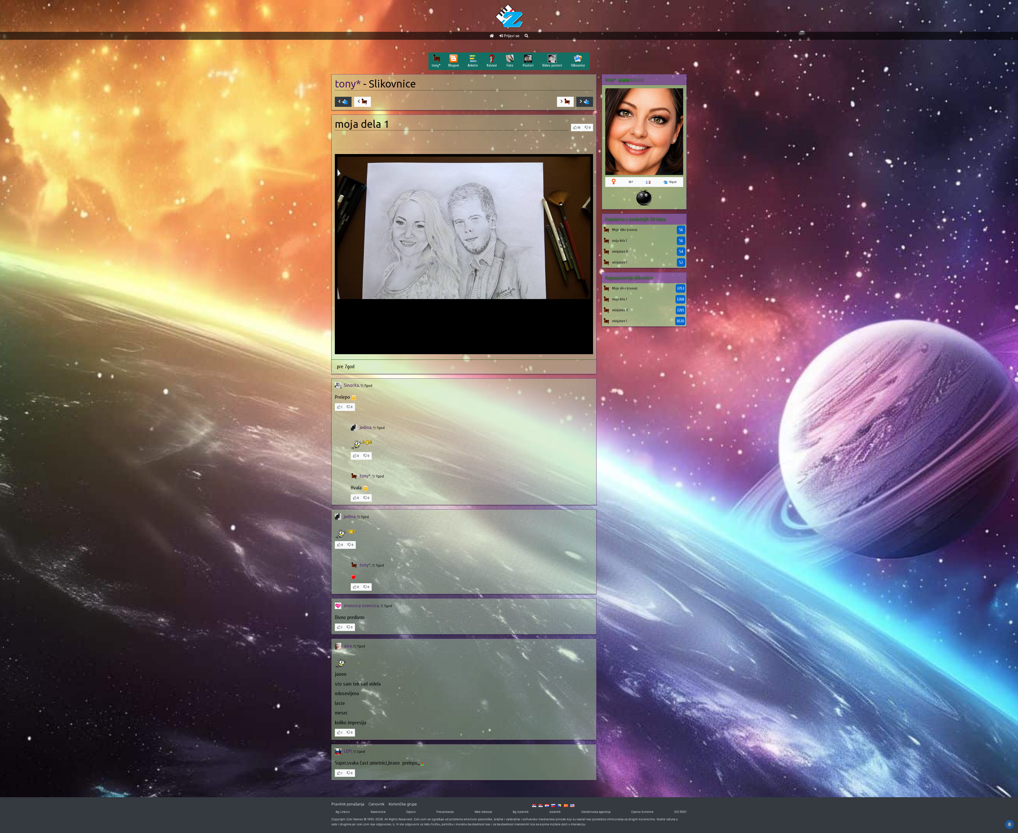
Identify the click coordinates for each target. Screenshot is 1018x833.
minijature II (620, 251)
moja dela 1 (619, 241)
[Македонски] (566, 805)
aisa (348, 645)
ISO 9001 (680, 812)
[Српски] (534, 805)
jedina (365, 427)
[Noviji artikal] (343, 102)
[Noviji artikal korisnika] (362, 102)
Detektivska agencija (596, 812)
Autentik (555, 812)
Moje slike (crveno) (624, 230)
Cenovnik (376, 804)
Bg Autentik (521, 812)
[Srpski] (540, 805)
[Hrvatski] (547, 805)
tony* (348, 83)
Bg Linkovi (343, 812)
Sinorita (351, 385)
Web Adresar (483, 812)
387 (631, 182)
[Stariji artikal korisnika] (565, 102)
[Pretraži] (526, 35)
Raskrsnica (378, 812)
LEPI (348, 751)
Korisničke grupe (403, 804)
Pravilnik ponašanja (347, 804)
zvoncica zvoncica (361, 605)
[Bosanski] (560, 805)
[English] (572, 805)
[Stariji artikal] (584, 102)
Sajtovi (411, 812)
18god (673, 182)
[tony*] (606, 230)
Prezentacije (445, 812)
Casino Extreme (642, 812)
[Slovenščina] (553, 805)
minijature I (619, 262)
